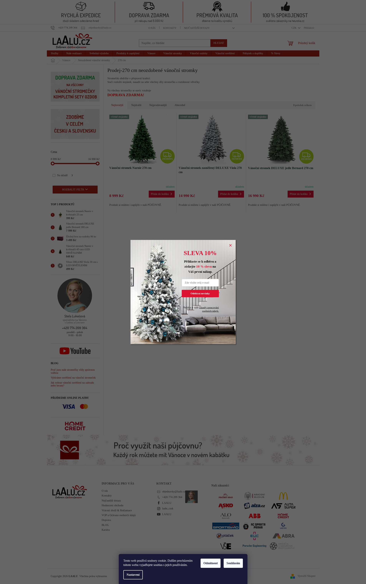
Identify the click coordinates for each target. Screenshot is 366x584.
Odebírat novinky (200, 293)
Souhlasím (233, 563)
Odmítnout (210, 563)
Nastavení (133, 574)
